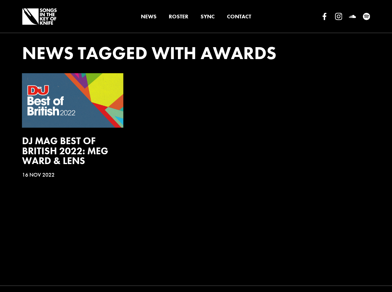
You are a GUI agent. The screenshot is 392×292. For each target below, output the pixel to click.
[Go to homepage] (39, 16)
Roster (178, 16)
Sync (208, 16)
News (148, 16)
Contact (239, 16)
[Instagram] (338, 16)
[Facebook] (324, 16)
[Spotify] (366, 16)
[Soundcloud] (352, 16)
